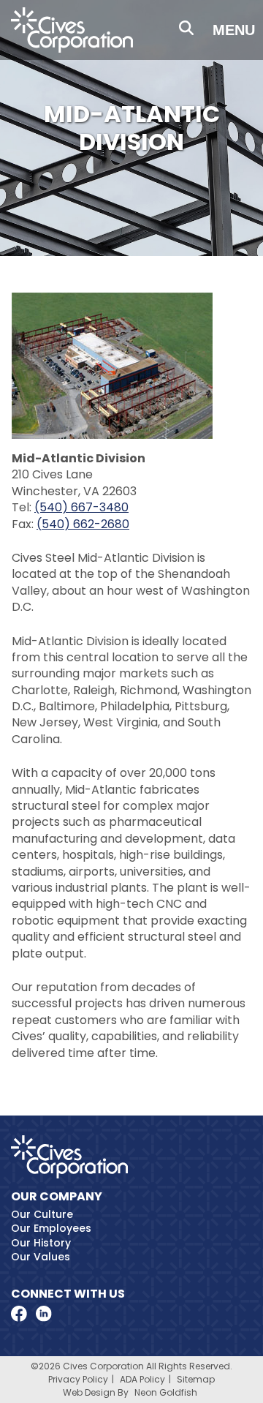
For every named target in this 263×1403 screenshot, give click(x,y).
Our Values (40, 1256)
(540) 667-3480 (81, 507)
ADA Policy (142, 1379)
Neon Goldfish (165, 1392)
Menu (234, 30)
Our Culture (42, 1214)
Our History (41, 1242)
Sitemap (196, 1379)
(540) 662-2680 (83, 524)
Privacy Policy (78, 1379)
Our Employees (51, 1228)
